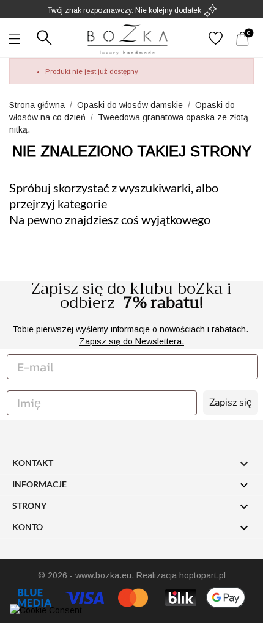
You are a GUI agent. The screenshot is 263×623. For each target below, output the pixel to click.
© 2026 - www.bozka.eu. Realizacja (108, 575)
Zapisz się (230, 402)
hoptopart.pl (202, 575)
